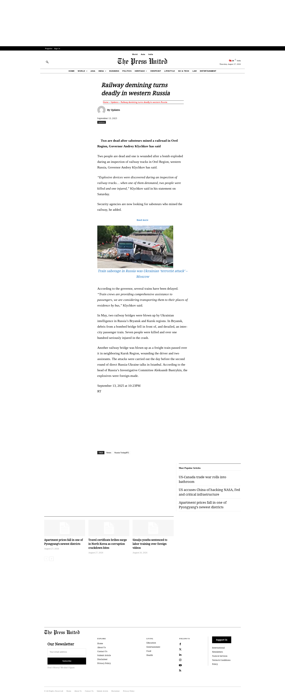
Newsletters (217, 651)
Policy (215, 664)
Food (148, 651)
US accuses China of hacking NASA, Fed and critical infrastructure (209, 492)
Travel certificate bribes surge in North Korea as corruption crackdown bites (107, 544)
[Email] (166, 129)
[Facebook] (120, 129)
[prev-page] (46, 559)
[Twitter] (180, 649)
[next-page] (51, 559)
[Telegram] (181, 129)
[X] (128, 129)
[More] (249, 129)
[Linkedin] (151, 129)
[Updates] (102, 110)
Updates (115, 102)
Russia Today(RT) (121, 452)
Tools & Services (219, 656)
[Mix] (189, 129)
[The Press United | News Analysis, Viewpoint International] (142, 61)
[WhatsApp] (143, 129)
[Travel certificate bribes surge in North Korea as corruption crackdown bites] (108, 528)
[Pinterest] (158, 129)
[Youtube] (180, 665)
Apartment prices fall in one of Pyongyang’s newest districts (63, 542)
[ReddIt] (135, 129)
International (218, 647)
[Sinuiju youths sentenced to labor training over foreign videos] (153, 528)
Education (151, 642)
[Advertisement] (142, 23)
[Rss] (180, 670)
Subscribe (66, 661)
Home (106, 102)
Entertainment (153, 647)
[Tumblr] (173, 129)
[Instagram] (180, 660)
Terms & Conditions (221, 660)
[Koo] (242, 129)
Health (149, 655)
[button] (47, 62)
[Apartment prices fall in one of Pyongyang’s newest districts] (64, 528)
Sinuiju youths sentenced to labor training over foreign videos (150, 544)
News (108, 452)
